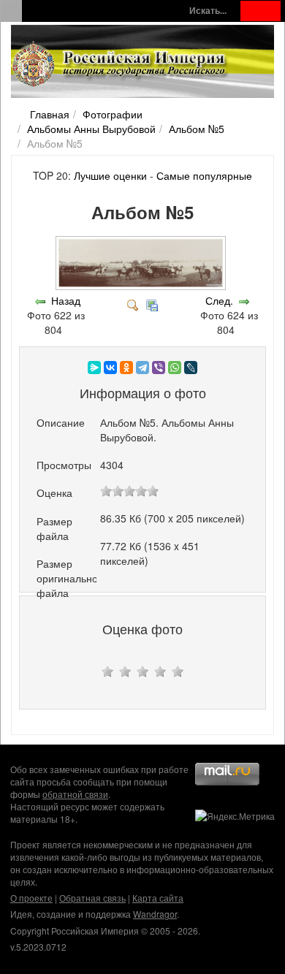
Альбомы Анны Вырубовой (91, 128)
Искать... (208, 10)
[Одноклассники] (126, 367)
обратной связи (75, 794)
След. (219, 300)
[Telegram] (142, 367)
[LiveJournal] (190, 367)
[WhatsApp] (174, 367)
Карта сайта (157, 897)
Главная (49, 114)
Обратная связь (92, 897)
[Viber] (158, 367)
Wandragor (155, 914)
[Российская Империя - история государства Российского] (120, 64)
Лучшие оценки (110, 175)
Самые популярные (204, 175)
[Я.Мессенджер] (94, 367)
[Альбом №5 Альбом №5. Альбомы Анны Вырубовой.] (142, 285)
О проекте (31, 897)
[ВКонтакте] (110, 367)
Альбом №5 (196, 128)
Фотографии (112, 114)
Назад (65, 300)
